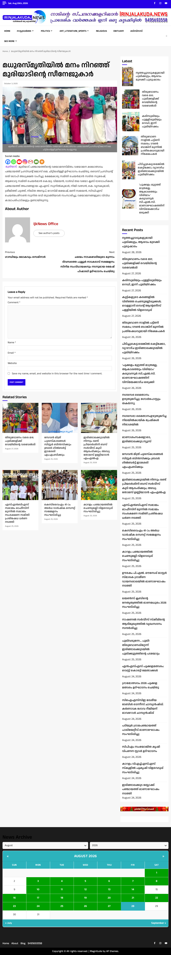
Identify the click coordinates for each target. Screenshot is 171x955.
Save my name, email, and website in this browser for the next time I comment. (57, 373)
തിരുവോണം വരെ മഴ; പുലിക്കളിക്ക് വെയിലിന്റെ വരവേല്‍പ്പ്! (20, 418)
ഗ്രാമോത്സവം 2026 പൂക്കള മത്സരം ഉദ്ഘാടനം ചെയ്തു (140, 685)
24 (38, 906)
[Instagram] (24, 161)
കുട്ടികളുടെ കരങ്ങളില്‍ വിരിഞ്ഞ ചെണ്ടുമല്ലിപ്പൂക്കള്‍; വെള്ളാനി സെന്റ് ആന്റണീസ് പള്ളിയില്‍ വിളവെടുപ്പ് (141, 303)
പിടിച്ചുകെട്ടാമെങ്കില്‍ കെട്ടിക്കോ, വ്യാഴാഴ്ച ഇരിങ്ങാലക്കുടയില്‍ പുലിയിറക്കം (128, 169)
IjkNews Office (45, 224)
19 (85, 898)
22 (156, 898)
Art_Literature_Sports (73, 31)
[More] (41, 161)
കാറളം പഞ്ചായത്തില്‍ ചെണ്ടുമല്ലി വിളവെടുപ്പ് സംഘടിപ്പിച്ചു (99, 485)
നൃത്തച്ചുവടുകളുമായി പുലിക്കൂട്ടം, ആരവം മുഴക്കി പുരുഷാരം (127, 76)
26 (85, 906)
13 (109, 889)
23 (14, 906)
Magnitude (96, 951)
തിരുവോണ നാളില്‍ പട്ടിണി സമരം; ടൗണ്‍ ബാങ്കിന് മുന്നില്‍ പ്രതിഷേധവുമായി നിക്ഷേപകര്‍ (130, 145)
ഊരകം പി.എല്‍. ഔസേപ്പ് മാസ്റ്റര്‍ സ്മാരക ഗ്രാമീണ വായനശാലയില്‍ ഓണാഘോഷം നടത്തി (144, 579)
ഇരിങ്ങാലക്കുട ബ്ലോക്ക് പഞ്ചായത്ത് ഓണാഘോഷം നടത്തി (140, 789)
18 (62, 898)
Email (12, 353)
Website (12, 363)
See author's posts (49, 233)
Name (12, 342)
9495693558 (35, 943)
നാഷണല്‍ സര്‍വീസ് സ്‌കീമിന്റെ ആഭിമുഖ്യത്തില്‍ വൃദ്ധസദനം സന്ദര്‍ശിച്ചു (143, 624)
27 (109, 906)
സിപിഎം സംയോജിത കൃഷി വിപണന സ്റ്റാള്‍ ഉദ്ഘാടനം (141, 749)
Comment (14, 302)
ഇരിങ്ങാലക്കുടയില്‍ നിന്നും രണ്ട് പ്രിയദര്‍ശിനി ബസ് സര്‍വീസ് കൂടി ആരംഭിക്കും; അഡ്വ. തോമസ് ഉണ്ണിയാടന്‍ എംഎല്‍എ (99, 418)
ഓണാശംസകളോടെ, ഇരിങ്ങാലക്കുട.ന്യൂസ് (136, 439)
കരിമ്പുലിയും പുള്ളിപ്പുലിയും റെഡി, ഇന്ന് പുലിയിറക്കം (131, 121)
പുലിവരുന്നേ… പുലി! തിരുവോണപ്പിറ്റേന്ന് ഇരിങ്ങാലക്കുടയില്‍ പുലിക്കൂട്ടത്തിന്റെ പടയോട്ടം (141, 647)
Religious (101, 31)
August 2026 (85, 856)
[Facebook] (7, 161)
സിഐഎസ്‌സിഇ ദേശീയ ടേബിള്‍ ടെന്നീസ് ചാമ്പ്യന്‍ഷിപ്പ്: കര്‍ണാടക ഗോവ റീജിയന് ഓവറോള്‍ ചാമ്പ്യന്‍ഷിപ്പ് (142, 706)
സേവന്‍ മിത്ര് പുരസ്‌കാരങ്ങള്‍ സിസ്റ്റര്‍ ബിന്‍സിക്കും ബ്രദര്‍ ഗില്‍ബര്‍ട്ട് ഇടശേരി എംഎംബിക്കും (60, 418)
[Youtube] (19, 161)
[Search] (166, 36)
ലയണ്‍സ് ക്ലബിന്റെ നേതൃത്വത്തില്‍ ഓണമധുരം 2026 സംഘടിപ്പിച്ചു (144, 602)
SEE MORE (9, 41)
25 (61, 906)
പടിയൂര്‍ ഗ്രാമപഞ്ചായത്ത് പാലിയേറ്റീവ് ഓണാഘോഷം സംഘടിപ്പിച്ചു (140, 730)
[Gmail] (30, 161)
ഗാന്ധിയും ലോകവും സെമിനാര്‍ (25, 254)
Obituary (118, 31)
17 (38, 898)
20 (109, 898)
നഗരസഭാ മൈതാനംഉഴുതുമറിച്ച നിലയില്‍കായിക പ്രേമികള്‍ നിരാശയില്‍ (144, 420)
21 (133, 898)
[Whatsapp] (13, 161)
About (14, 943)
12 (85, 889)
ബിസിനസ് (136, 31)
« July (8, 923)
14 (133, 889)
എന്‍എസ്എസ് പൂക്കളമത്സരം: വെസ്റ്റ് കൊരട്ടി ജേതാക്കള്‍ (143, 668)
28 (132, 906)
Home (7, 31)
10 (38, 889)
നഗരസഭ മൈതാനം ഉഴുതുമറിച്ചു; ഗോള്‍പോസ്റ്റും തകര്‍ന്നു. (141, 399)
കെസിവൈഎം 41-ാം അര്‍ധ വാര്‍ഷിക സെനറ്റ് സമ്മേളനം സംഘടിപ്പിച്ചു (60, 485)
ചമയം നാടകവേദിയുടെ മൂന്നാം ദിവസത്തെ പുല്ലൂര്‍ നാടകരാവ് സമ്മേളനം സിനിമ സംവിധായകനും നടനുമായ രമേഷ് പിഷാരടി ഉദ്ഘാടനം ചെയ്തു (87, 261)
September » (158, 923)
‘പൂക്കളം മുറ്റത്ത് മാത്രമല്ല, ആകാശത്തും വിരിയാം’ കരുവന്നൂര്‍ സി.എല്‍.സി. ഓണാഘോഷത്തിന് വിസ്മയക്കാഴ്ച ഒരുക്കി (129, 199)
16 (14, 898)
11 (62, 889)
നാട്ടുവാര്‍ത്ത (24, 31)
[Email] (36, 161)
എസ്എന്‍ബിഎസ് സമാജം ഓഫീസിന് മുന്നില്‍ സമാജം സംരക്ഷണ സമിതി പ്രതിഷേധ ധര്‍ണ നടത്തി (20, 485)
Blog (23, 943)
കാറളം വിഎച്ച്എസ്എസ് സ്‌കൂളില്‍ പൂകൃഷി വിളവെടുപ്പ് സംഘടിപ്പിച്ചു (142, 768)
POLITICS (45, 31)
